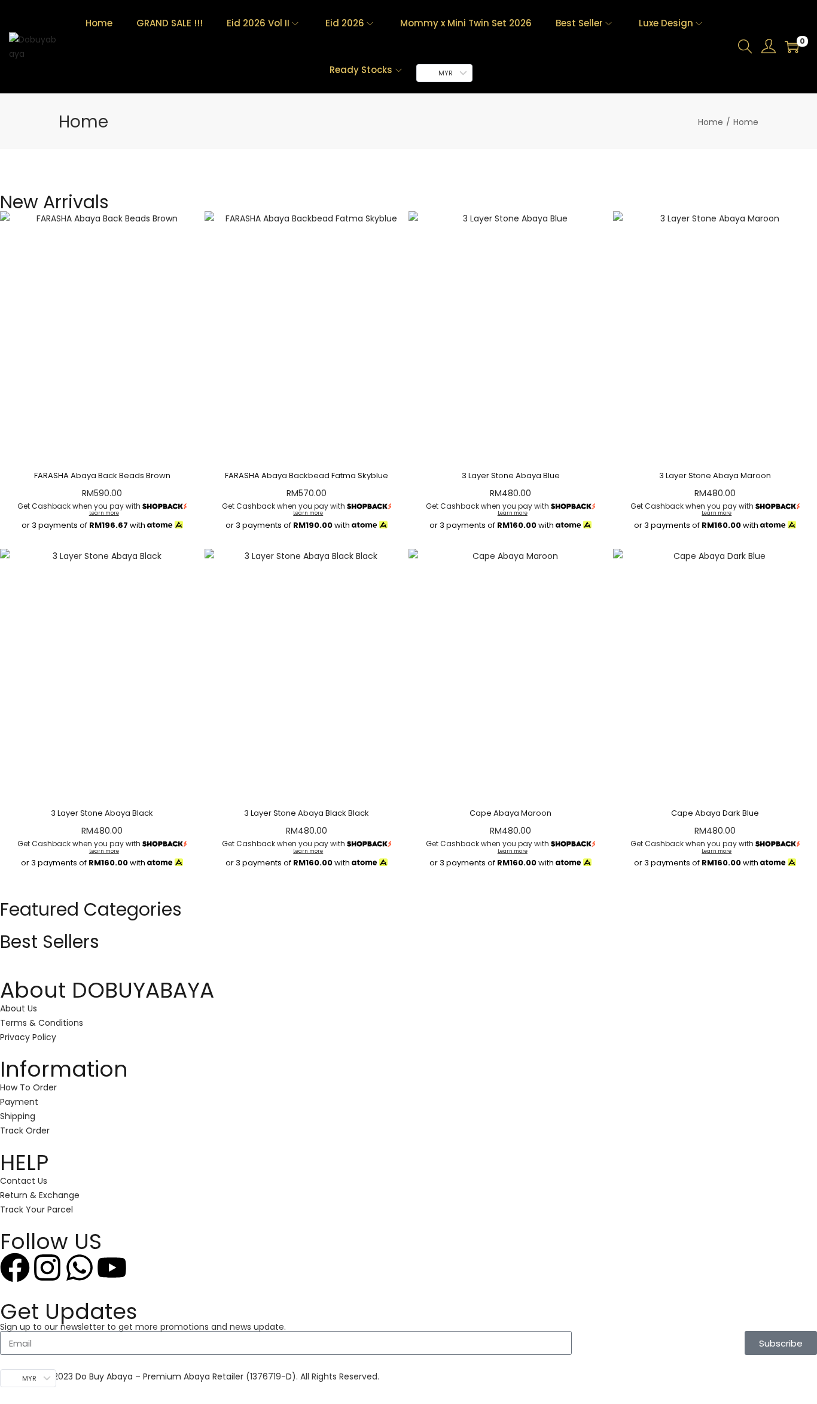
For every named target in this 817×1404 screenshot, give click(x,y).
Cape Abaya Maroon (510, 813)
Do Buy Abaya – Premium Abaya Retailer (160, 1376)
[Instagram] (47, 1268)
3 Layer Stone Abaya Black (102, 813)
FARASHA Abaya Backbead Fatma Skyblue (306, 475)
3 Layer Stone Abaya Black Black (306, 813)
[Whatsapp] (79, 1268)
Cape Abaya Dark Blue (715, 813)
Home (710, 122)
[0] (792, 46)
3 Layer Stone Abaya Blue (511, 475)
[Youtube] (112, 1268)
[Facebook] (15, 1268)
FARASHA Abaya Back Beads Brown (102, 475)
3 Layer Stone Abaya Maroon (715, 475)
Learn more (104, 513)
